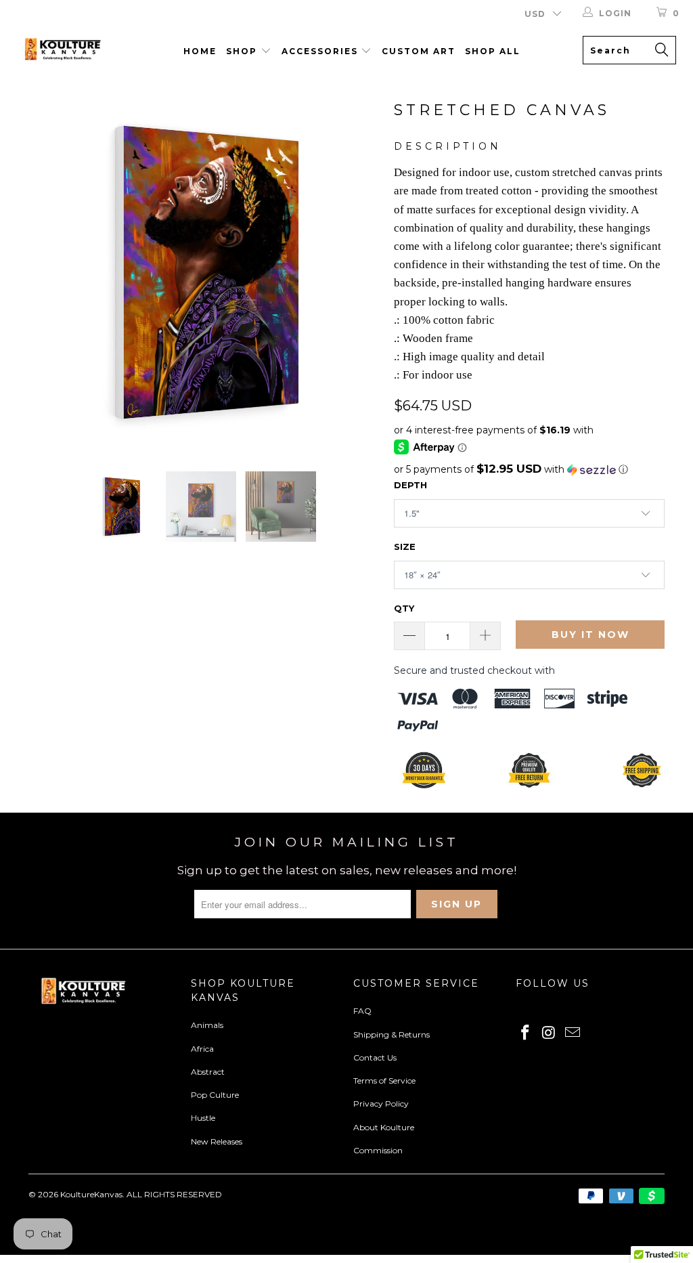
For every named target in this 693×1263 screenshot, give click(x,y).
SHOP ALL (492, 51)
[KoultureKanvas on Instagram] (549, 1033)
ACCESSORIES (321, 51)
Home (200, 51)
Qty (404, 608)
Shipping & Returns (391, 1034)
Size (405, 546)
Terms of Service (384, 1080)
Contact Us (375, 1057)
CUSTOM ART (418, 51)
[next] (361, 272)
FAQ (362, 1011)
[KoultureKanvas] (62, 51)
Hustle (203, 1118)
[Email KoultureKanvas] (572, 1033)
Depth (410, 484)
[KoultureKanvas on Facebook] (526, 1033)
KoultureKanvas (91, 1194)
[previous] (47, 272)
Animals (207, 1025)
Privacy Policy (381, 1103)
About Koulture (383, 1127)
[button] (529, 469)
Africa (202, 1049)
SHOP (243, 51)
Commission (378, 1150)
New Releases (216, 1141)
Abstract (208, 1072)
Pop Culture (215, 1095)
